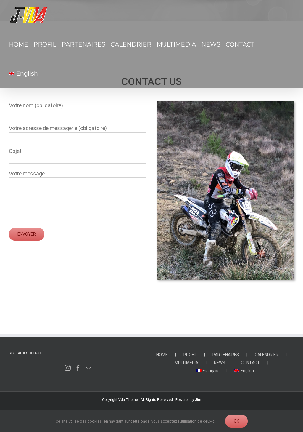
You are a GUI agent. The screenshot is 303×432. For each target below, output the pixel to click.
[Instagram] (68, 368)
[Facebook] (78, 368)
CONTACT (250, 362)
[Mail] (88, 368)
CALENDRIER (266, 354)
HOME (162, 354)
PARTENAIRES (225, 354)
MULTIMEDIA (186, 362)
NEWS (219, 362)
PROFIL (190, 354)
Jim (198, 400)
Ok (236, 421)
